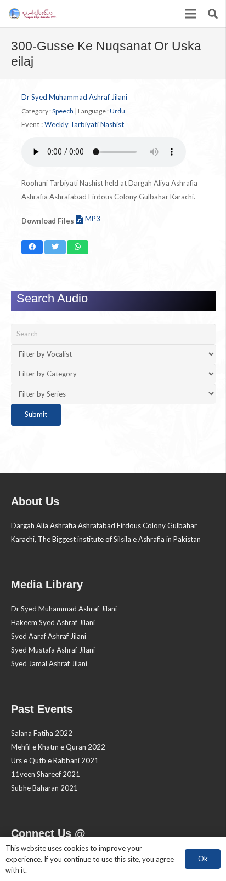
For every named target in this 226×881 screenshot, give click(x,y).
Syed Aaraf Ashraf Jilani (48, 636)
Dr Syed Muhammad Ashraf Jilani (74, 97)
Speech (63, 111)
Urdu (117, 111)
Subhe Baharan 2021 (44, 787)
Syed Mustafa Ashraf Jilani (53, 649)
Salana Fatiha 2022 (41, 733)
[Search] (213, 13)
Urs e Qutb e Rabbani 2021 (55, 760)
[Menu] (191, 13)
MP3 (92, 218)
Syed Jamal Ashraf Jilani (49, 663)
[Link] (32, 13)
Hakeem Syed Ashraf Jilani (53, 622)
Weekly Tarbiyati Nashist (84, 124)
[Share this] (32, 247)
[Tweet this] (55, 247)
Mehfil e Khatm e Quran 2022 (58, 746)
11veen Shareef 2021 (45, 774)
